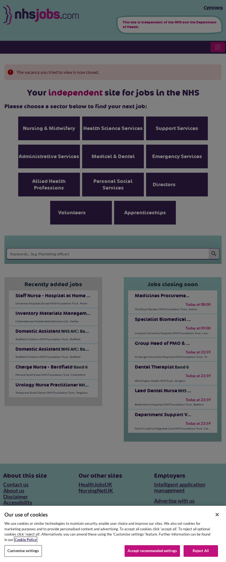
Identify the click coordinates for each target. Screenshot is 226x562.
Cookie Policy (26, 539)
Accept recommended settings (152, 551)
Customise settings (23, 551)
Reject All (201, 551)
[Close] (217, 515)
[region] (113, 534)
